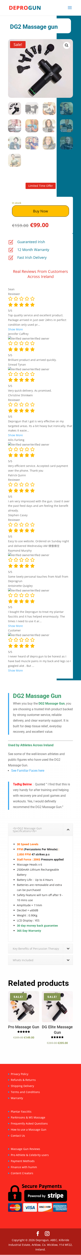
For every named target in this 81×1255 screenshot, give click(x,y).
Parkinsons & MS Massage (28, 1117)
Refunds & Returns (23, 1080)
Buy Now (40, 211)
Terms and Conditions (25, 1092)
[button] (66, 45)
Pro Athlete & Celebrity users (30, 1155)
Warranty (17, 1098)
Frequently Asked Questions (29, 1123)
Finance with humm (24, 1167)
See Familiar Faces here (27, 770)
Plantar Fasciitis (21, 1111)
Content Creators (22, 1173)
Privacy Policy (19, 1074)
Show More (15, 329)
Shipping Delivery (22, 1086)
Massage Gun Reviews (25, 1149)
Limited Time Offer (40, 186)
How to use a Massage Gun (28, 1129)
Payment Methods (23, 1161)
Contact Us (18, 1135)
